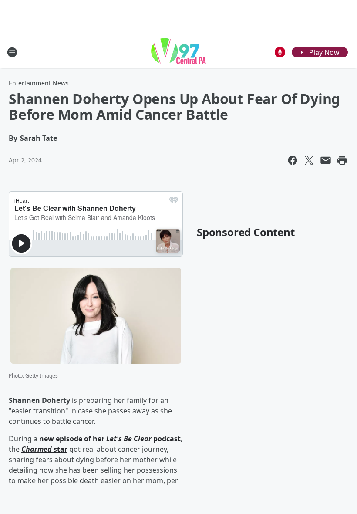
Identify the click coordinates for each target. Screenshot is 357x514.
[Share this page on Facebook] (292, 160)
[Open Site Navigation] (12, 52)
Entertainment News (39, 83)
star (59, 449)
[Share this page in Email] (326, 160)
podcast (166, 438)
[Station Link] (178, 52)
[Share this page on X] (309, 160)
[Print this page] (342, 160)
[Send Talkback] (280, 52)
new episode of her (72, 438)
